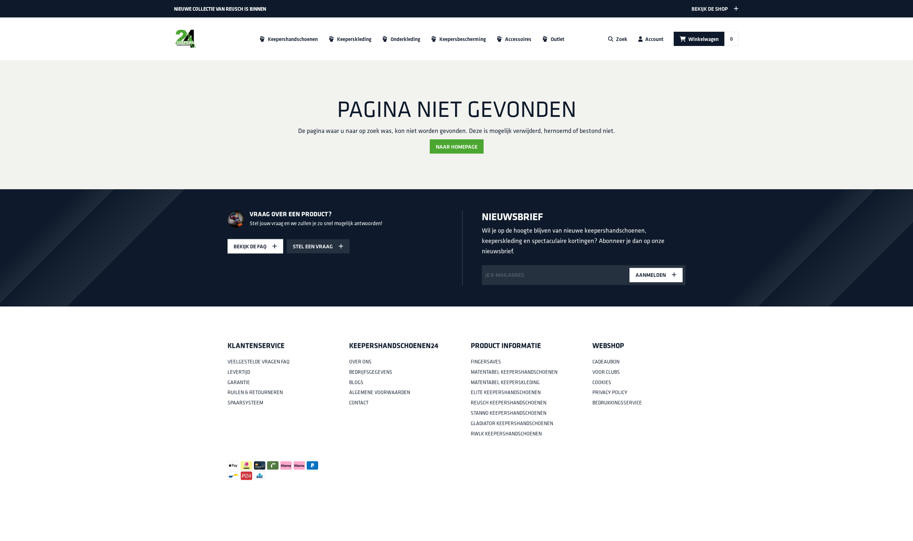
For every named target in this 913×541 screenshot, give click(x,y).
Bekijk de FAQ (250, 246)
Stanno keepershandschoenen (508, 413)
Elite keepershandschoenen (506, 392)
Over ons (360, 362)
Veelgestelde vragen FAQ (259, 362)
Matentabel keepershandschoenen (514, 372)
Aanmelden (651, 275)
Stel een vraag (313, 246)
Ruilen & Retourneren (255, 392)
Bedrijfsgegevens (370, 372)
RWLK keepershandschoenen (506, 433)
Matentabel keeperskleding (505, 382)
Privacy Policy (609, 392)
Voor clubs (606, 372)
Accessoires (518, 39)
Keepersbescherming (462, 39)
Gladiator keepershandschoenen (512, 423)
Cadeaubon (605, 362)
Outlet (557, 39)
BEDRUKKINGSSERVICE (617, 403)
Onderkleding (405, 39)
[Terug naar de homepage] (185, 38)
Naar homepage (457, 146)
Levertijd (239, 372)
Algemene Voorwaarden (379, 392)
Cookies (601, 382)
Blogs (356, 382)
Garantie (239, 382)
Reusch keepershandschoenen (508, 403)
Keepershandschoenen (293, 39)
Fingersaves (486, 362)
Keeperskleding (354, 39)
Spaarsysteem (245, 403)
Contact (358, 403)
